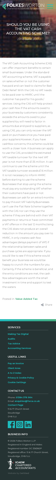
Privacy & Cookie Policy (21, 378)
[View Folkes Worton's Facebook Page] (11, 424)
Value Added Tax (26, 299)
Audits (11, 339)
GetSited (24, 473)
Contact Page (15, 405)
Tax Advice (14, 343)
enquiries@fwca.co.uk (27, 401)
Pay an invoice (16, 363)
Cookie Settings (17, 382)
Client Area (14, 368)
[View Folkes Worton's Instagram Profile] (19, 424)
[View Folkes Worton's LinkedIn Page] (28, 424)
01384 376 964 (24, 397)
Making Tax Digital (18, 334)
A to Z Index (14, 373)
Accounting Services (19, 348)
